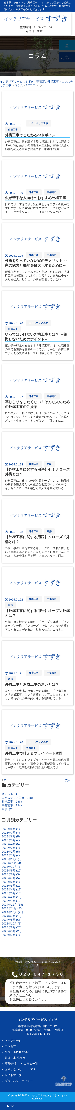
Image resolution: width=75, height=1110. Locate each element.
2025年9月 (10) (11, 870)
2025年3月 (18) (11, 893)
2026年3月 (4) (11, 847)
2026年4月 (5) (11, 844)
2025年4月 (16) (11, 889)
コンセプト (12, 1046)
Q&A (32, 1069)
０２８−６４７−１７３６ (41, 974)
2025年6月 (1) (11, 881)
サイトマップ (13, 1075)
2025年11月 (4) (11, 863)
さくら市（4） (11, 794)
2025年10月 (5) (11, 866)
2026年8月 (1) (11, 828)
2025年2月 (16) (11, 897)
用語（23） (9, 809)
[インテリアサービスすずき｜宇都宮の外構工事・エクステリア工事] (35, 22)
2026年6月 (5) (11, 836)
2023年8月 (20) (11, 931)
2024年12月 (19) (12, 904)
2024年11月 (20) (12, 908)
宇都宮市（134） (12, 805)
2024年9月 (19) (11, 916)
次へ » (69, 780)
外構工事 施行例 (15, 1057)
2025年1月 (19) (11, 900)
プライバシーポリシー (19, 1081)
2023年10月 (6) (11, 923)
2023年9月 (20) (11, 927)
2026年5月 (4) (11, 840)
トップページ (13, 1040)
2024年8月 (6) (11, 919)
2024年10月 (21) (12, 912)
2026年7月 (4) (11, 832)
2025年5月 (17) (11, 885)
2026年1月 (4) (11, 855)
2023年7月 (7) (11, 934)
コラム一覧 (31, 1063)
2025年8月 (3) (11, 874)
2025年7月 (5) (11, 878)
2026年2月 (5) (11, 851)
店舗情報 (10, 1063)
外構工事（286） (12, 801)
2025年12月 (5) (11, 859)
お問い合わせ (13, 1069)
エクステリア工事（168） (18, 797)
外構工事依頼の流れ (17, 1052)
